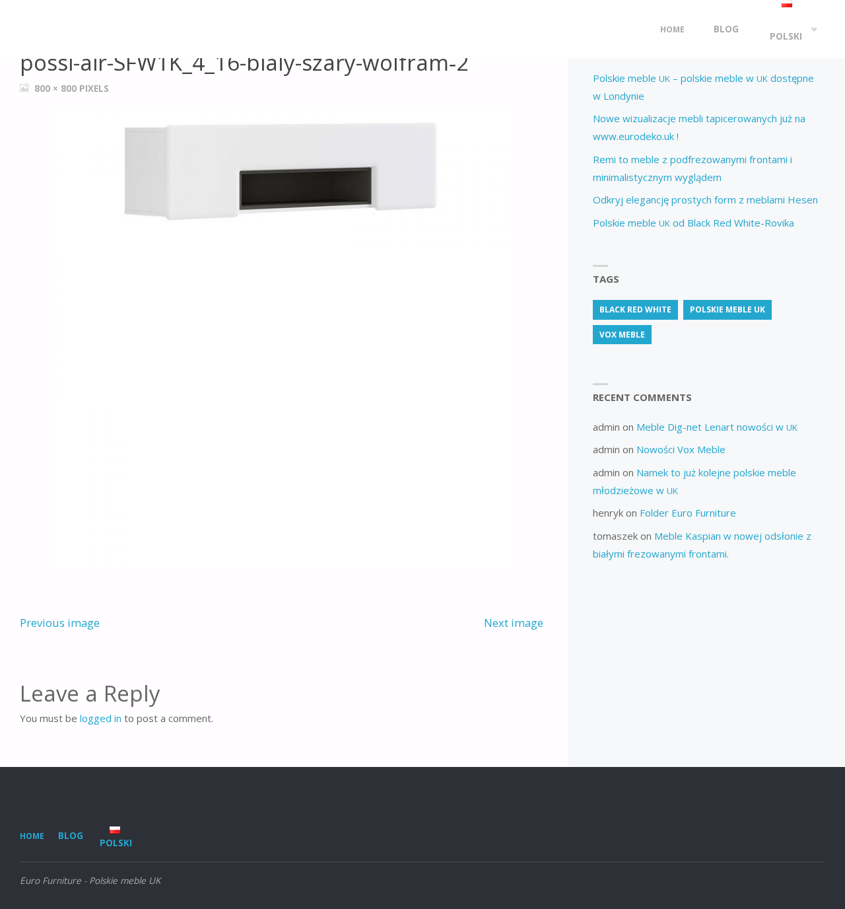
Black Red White (635, 309)
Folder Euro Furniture (688, 512)
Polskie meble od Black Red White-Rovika (693, 222)
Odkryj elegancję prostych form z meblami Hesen (705, 199)
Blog (70, 836)
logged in (100, 718)
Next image (513, 622)
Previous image (60, 622)
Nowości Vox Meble (681, 449)
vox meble (622, 334)
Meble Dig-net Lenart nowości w (716, 426)
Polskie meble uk (727, 309)
